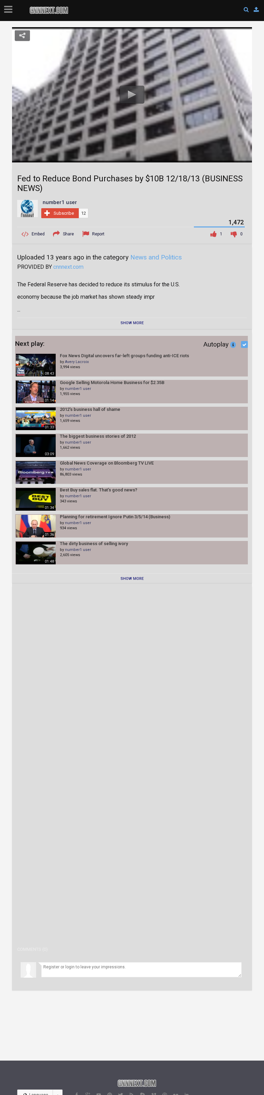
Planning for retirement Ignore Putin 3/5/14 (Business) (115, 516)
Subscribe (64, 213)
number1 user (78, 388)
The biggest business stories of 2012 (98, 436)
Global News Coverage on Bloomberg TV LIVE (107, 463)
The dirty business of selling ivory (94, 543)
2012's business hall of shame (90, 409)
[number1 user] (27, 208)
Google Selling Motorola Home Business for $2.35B (112, 382)
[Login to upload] (256, 9)
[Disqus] (132, 678)
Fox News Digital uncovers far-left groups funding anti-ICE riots (124, 355)
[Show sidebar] (9, 7)
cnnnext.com (68, 267)
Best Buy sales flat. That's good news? (98, 489)
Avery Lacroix (77, 362)
